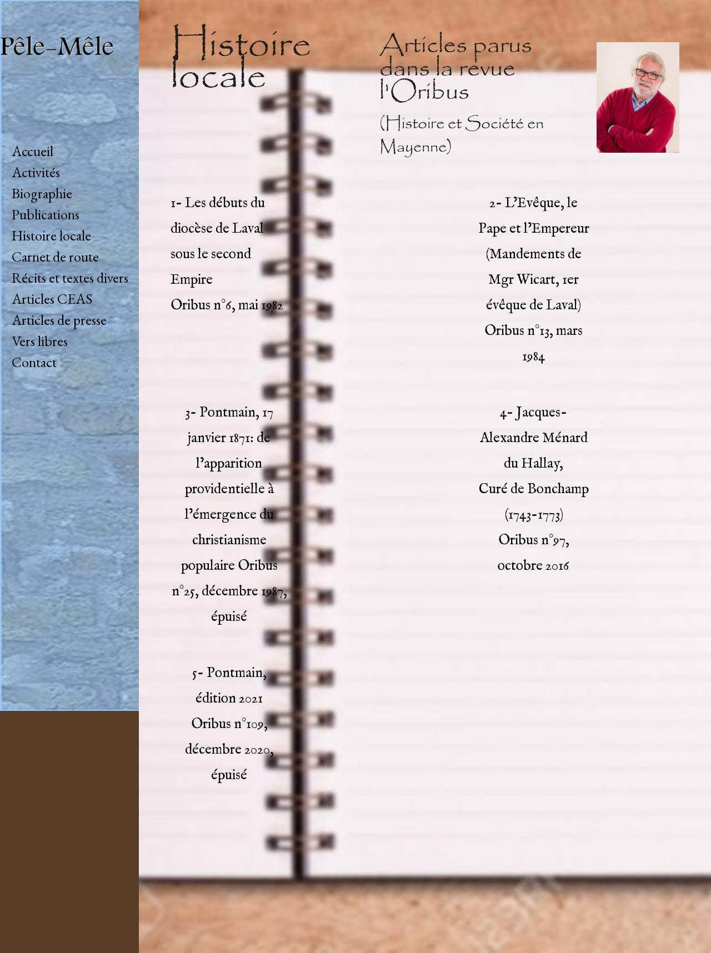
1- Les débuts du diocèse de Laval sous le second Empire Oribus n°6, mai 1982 (227, 254)
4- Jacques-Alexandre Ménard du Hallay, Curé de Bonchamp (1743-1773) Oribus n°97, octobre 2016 (534, 489)
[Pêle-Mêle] (69, 70)
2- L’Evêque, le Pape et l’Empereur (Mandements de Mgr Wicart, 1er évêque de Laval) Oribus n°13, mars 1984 (533, 279)
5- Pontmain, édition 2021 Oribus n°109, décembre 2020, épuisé (229, 724)
